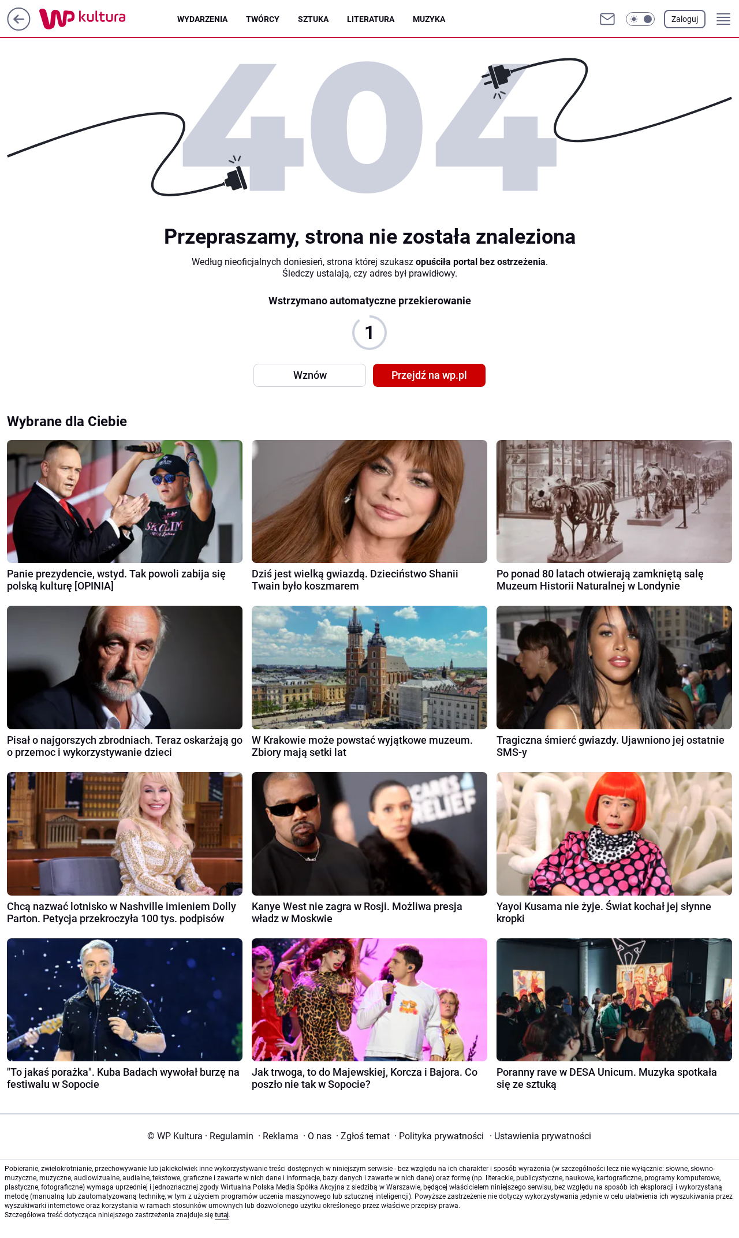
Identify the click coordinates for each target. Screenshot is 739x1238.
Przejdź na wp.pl (429, 375)
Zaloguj (684, 19)
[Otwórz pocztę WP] (607, 19)
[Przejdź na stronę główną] (19, 27)
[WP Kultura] (108, 19)
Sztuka (313, 19)
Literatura (370, 19)
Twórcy (262, 19)
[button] (640, 19)
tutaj (222, 1215)
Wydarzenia (202, 19)
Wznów (310, 375)
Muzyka (429, 19)
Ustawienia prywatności (540, 1136)
